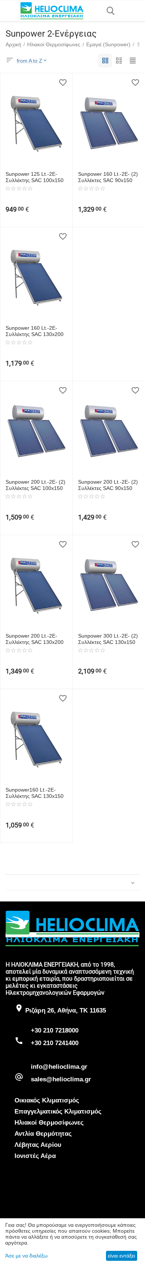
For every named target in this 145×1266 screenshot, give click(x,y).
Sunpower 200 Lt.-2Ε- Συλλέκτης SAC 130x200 (35, 639)
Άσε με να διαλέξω (26, 1256)
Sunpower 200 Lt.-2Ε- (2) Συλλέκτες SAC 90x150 (108, 485)
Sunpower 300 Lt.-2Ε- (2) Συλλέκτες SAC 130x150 (108, 639)
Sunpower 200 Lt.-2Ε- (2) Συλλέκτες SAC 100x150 (35, 485)
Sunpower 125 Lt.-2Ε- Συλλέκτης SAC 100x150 (35, 177)
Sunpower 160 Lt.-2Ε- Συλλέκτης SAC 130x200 (35, 331)
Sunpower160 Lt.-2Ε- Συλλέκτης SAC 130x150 (35, 793)
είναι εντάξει (121, 1256)
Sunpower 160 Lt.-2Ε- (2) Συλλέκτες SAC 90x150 (108, 177)
